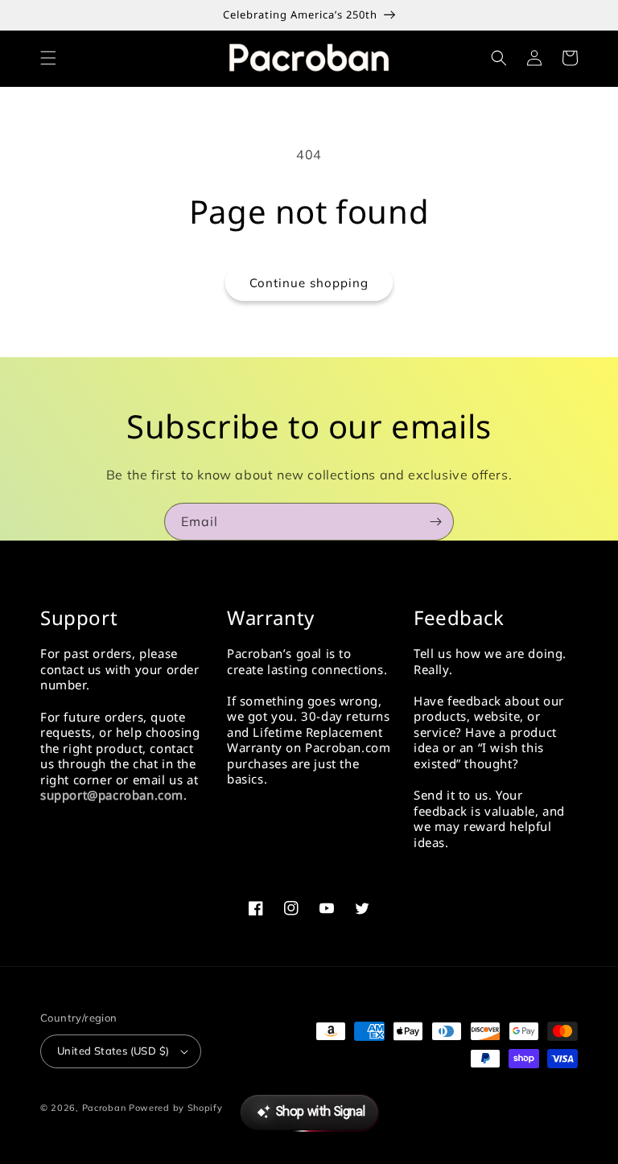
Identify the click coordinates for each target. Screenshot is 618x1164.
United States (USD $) (113, 1050)
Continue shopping (309, 282)
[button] (48, 58)
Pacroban (104, 1107)
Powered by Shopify (176, 1107)
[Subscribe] (435, 522)
